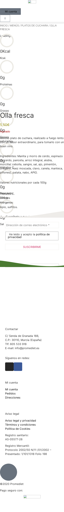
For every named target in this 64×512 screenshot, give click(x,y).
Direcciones (12, 397)
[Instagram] (9, 366)
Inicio (4, 25)
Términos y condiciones (20, 424)
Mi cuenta (11, 389)
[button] (32, 23)
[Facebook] (18, 366)
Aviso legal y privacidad (20, 420)
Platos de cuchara (34, 25)
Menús (14, 25)
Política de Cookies (17, 428)
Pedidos (10, 393)
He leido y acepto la (29, 235)
